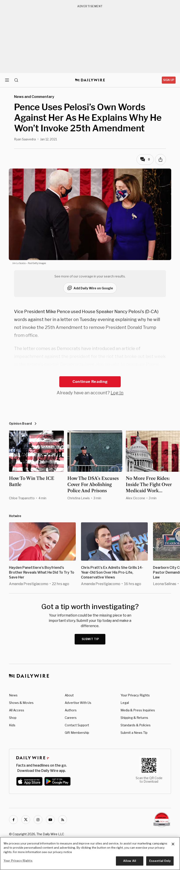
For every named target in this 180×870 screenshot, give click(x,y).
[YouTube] (50, 819)
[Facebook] (13, 819)
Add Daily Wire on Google (93, 288)
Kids (12, 725)
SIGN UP (168, 80)
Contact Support (77, 725)
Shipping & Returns (134, 717)
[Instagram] (38, 819)
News (13, 695)
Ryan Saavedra (25, 139)
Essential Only (160, 861)
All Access (16, 710)
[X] (25, 819)
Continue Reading (90, 381)
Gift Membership (77, 732)
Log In (117, 392)
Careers (71, 717)
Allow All (129, 861)
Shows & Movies (21, 703)
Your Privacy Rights (135, 695)
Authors (71, 710)
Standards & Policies (136, 725)
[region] (90, 853)
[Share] (160, 159)
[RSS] (62, 819)
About (69, 695)
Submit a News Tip (134, 732)
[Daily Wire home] (90, 80)
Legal (125, 703)
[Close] (173, 844)
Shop (12, 717)
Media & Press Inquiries (138, 710)
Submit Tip (90, 639)
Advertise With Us (78, 703)
